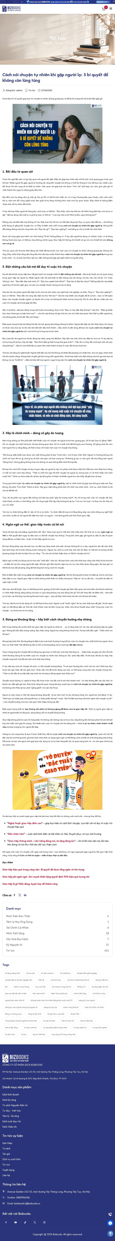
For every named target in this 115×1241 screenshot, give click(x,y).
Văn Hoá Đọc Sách (17, 939)
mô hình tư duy (99, 993)
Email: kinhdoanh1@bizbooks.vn (23, 1203)
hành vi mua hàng (21, 986)
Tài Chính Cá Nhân (17, 928)
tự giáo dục (10, 1034)
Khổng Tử (81, 986)
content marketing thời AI (78, 979)
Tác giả (6, 1154)
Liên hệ (6, 1175)
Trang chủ (47, 42)
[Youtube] (15, 1222)
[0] (103, 9)
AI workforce (65, 973)
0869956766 (23, 1197)
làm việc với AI (39, 993)
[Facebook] (6, 1222)
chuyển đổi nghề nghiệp (87, 973)
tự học (24, 1034)
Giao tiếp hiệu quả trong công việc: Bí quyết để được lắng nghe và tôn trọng (43, 869)
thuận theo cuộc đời (55, 1013)
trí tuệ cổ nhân (49, 1020)
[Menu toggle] (111, 9)
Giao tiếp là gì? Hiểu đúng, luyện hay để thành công (30, 884)
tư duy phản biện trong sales (55, 1027)
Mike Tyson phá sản (59, 993)
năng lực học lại (50, 1007)
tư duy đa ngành (100, 1027)
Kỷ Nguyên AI (14, 945)
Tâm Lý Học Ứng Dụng (19, 922)
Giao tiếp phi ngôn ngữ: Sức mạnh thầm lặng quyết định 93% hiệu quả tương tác (46, 876)
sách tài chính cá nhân (94, 1007)
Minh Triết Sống (15, 933)
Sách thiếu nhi (9, 1126)
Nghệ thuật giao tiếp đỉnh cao (24, 823)
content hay (55, 979)
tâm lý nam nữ (68, 1020)
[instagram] (44, 1222)
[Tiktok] (25, 1222)
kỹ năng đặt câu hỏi (100, 986)
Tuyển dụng (8, 1170)
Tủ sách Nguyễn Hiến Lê (15, 1105)
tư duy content (30, 1027)
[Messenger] (110, 1223)
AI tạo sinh (30, 973)
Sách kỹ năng (9, 1100)
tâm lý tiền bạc (86, 1020)
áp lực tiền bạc (39, 1034)
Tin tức (59, 42)
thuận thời (75, 1013)
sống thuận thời (34, 1013)
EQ (6, 986)
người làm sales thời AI (14, 1000)
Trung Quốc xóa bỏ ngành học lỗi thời (21, 1020)
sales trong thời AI (70, 1007)
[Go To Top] (110, 1234)
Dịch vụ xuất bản (11, 1159)
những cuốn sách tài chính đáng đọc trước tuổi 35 (51, 1000)
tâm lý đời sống (11, 1027)
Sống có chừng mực (13, 1013)
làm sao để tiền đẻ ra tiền (16, 993)
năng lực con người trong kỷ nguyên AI (21, 1007)
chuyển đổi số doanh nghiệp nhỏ (18, 979)
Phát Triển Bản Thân (18, 916)
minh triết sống (80, 993)
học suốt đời (40, 986)
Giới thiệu (7, 1143)
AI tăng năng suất (12, 973)
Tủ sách (6, 1148)
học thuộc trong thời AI (61, 986)
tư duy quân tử (80, 1027)
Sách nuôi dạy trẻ (11, 1121)
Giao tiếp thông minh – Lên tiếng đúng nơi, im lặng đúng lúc (41, 841)
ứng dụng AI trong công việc (63, 1034)
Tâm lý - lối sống (10, 1116)
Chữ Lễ (41, 979)
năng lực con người (87, 1000)
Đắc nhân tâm (16, 834)
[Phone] (110, 1214)
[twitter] (34, 1222)
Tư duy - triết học (11, 1110)
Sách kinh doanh (10, 1094)
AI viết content (47, 973)
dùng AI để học (101, 979)
